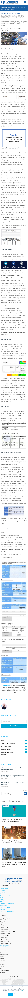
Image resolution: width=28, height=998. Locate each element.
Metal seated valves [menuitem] (5, 933)
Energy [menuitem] (2, 958)
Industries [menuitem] (3, 951)
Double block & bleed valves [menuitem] (7, 931)
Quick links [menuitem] (4, 885)
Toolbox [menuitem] (2, 898)
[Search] (25, 793)
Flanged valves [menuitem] (4, 929)
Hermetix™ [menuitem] (3, 890)
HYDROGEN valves (13, 749)
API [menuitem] (1, 968)
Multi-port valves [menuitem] (4, 925)
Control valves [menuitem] (4, 927)
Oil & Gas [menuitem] (2, 960)
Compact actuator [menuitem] (4, 945)
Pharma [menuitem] (2, 956)
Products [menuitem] (3, 915)
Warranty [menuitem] (2, 909)
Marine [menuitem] (2, 966)
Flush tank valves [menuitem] (4, 939)
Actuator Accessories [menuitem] (5, 943)
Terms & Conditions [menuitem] (5, 907)
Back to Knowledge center (12, 14)
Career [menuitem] (2, 894)
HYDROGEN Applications (13, 752)
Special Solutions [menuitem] (4, 947)
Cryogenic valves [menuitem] (4, 922)
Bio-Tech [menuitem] (2, 972)
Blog (13, 740)
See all (3, 755)
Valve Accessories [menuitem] (4, 941)
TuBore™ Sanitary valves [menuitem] (6, 920)
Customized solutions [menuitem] (6, 896)
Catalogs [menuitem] (2, 899)
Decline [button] (17, 995)
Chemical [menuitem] (2, 953)
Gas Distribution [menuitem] (4, 970)
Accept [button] (10, 995)
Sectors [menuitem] (2, 965)
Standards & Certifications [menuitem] (7, 903)
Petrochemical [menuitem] (4, 954)
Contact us (6, 685)
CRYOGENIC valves (13, 746)
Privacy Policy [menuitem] (3, 905)
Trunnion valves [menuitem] (4, 935)
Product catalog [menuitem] (4, 888)
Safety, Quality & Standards (13, 743)
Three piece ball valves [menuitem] (6, 918)
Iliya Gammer (11, 28)
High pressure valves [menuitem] (5, 924)
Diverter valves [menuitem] (4, 937)
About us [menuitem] (2, 892)
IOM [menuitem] (1, 901)
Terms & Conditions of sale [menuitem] (7, 911)
